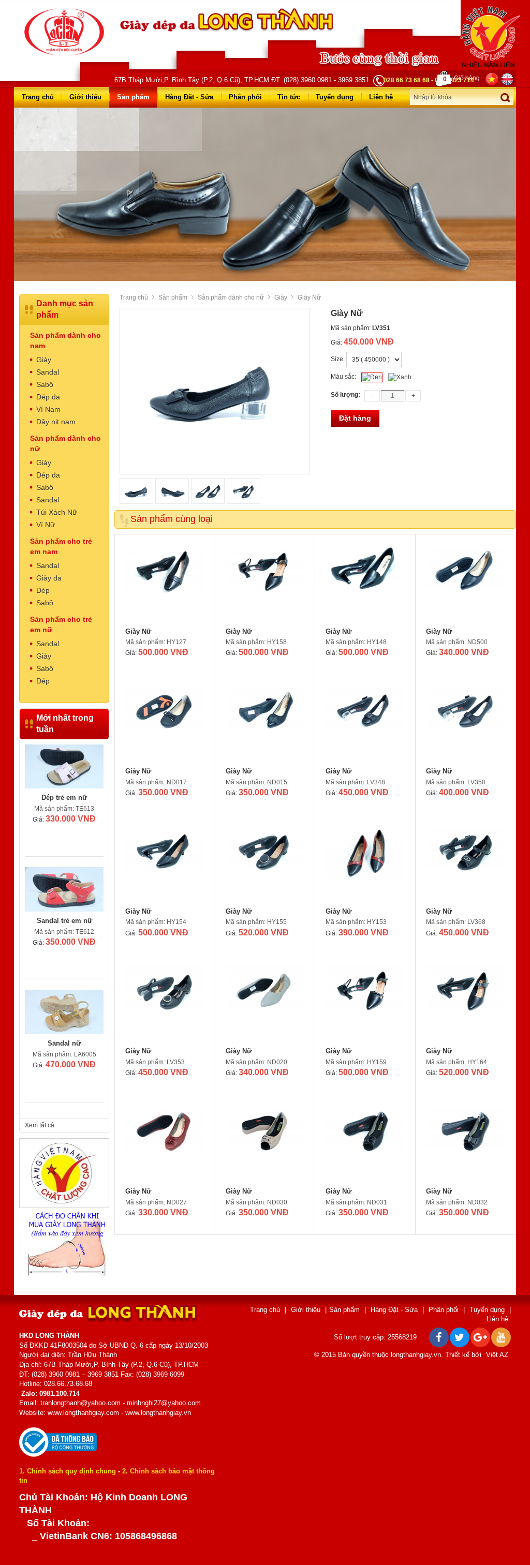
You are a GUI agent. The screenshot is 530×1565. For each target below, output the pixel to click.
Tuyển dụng (335, 97)
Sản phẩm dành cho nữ (231, 297)
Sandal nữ (64, 1043)
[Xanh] (400, 377)
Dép (43, 590)
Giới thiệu (85, 97)
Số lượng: (345, 394)
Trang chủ (38, 97)
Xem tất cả (39, 1125)
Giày (280, 297)
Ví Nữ (45, 524)
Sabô (44, 384)
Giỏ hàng (461, 78)
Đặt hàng (355, 418)
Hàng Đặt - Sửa (189, 97)
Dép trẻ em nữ (64, 797)
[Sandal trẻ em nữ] (64, 889)
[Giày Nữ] (164, 583)
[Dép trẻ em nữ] (64, 766)
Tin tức (288, 97)
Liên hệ (381, 97)
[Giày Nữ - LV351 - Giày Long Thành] (64, 32)
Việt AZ (497, 1355)
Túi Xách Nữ (56, 512)
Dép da (48, 397)
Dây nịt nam (56, 422)
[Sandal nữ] (64, 1012)
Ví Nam (48, 409)
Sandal (47, 372)
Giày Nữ (138, 631)
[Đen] (371, 377)
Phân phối (245, 97)
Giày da (49, 578)
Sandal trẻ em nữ (64, 921)
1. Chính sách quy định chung (67, 1471)
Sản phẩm (133, 97)
